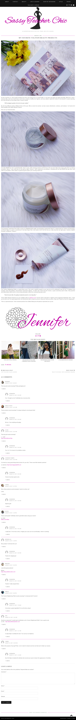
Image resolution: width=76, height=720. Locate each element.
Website (3, 696)
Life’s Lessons (34, 1)
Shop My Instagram (49, 1)
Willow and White (5, 519)
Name (3, 685)
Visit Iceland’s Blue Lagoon (9, 371)
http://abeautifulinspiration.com (12, 621)
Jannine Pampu (9, 458)
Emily (7, 591)
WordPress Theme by (67, 718)
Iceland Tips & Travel (10, 359)
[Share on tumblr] (10, 364)
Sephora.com (33, 297)
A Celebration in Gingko (66, 359)
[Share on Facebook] (5, 364)
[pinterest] (71, 5)
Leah (6, 430)
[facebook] (69, 5)
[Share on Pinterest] (9, 364)
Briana (7, 563)
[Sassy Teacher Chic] (38, 15)
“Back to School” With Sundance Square (63, 371)
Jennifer (12, 393)
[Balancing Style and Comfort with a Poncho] (29, 350)
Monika (7, 381)
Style (61, 1)
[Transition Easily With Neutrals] (47, 350)
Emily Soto (8, 405)
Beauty (24, 1)
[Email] (73, 5)
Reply (4, 388)
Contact (15, 1)
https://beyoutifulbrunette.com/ (8, 571)
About (7, 1)
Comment (3, 671)
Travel (69, 1)
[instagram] (67, 5)
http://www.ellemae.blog (6, 438)
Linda (7, 484)
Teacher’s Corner (33, 5)
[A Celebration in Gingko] (66, 350)
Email (2, 691)
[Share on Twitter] (7, 364)
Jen (6, 615)
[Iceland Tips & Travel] (10, 350)
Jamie (7, 641)
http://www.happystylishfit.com (14, 464)
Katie (7, 511)
